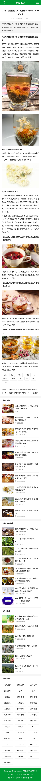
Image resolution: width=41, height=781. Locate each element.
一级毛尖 (33, 744)
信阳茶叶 (20, 750)
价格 (27, 374)
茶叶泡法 (33, 714)
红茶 (33, 691)
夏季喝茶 (33, 720)
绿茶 (20, 691)
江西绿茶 (20, 703)
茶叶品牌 (33, 685)
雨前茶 (7, 750)
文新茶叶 (7, 714)
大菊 (5, 382)
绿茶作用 (33, 697)
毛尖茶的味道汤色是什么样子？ (26, 646)
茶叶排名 (7, 738)
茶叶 (7, 732)
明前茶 (20, 756)
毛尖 (33, 726)
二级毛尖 (20, 744)
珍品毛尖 (33, 756)
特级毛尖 (33, 750)
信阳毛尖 (20, 2)
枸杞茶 (7, 726)
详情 (13, 278)
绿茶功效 (20, 697)
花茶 (5, 374)
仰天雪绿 (20, 708)
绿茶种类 (33, 703)
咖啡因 (7, 697)
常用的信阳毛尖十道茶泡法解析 (26, 626)
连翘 (20, 738)
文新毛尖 (33, 708)
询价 (31, 777)
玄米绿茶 (7, 708)
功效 (19, 374)
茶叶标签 (6, 678)
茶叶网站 (19, 777)
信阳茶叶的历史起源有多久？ (25, 636)
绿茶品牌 (20, 685)
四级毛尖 (20, 732)
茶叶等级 (7, 762)
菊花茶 (20, 726)
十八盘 (20, 720)
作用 (7, 744)
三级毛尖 (33, 732)
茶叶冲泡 (7, 720)
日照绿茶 (7, 691)
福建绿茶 (7, 703)
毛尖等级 (20, 714)
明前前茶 (7, 756)
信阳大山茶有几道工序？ (24, 656)
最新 (13, 378)
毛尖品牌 (7, 685)
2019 (5, 378)
